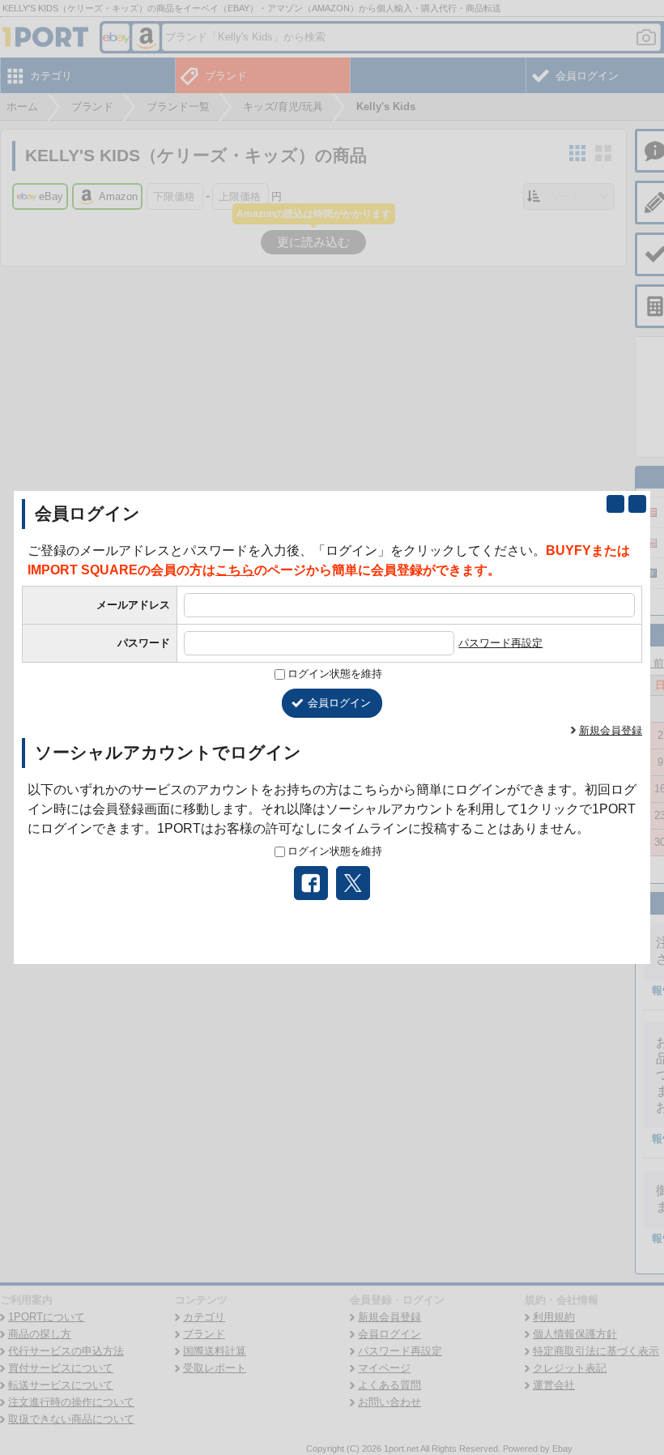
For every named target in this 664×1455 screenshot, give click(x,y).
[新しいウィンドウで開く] (615, 504)
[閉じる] (637, 504)
